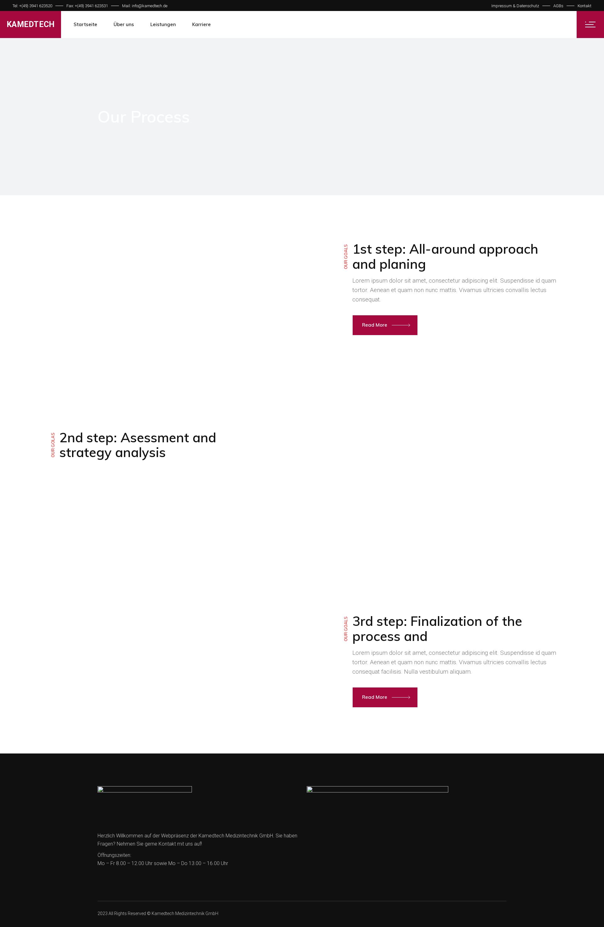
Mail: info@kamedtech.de (144, 5)
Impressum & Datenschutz (515, 5)
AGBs (558, 5)
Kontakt (584, 5)
